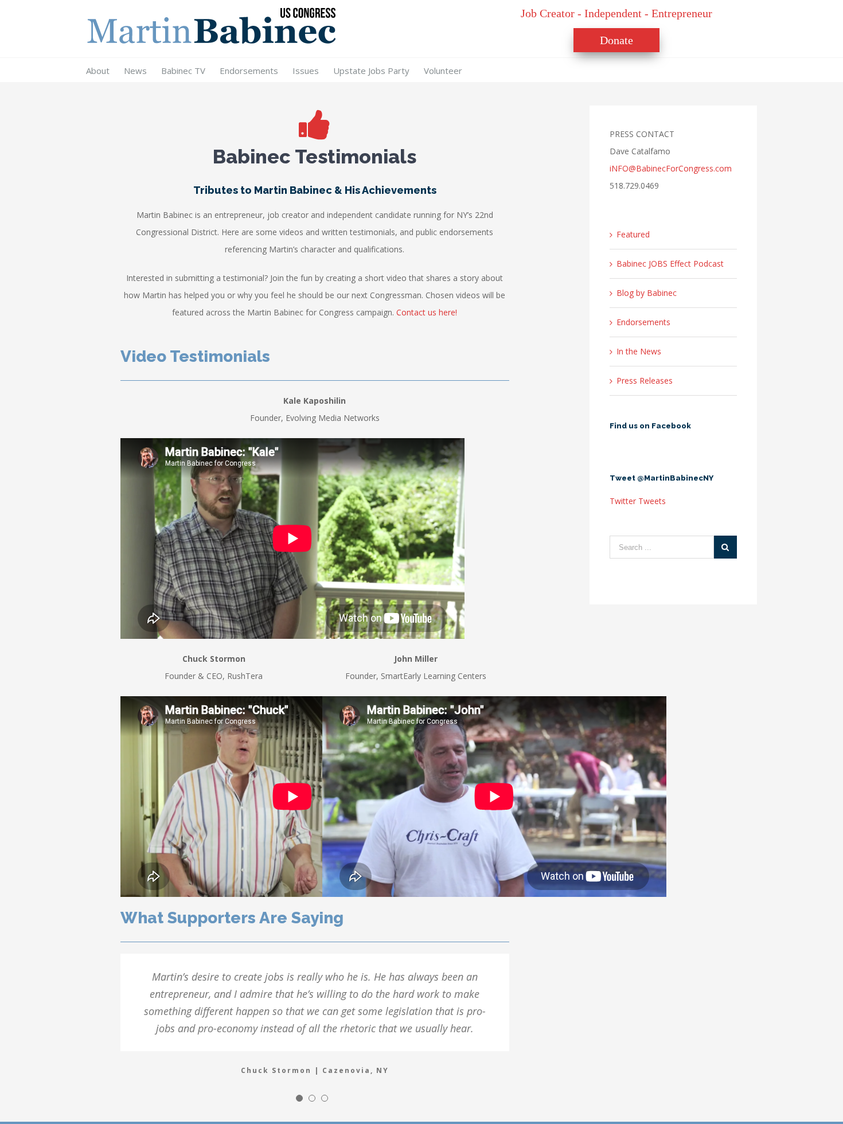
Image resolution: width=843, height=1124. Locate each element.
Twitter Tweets (638, 500)
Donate (616, 40)
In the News (638, 351)
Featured (633, 234)
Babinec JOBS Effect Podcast (670, 263)
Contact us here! (426, 312)
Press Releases (644, 380)
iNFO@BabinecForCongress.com (671, 168)
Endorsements (643, 322)
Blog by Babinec (646, 292)
